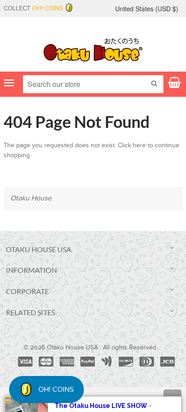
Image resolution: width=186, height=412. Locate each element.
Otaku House (30, 198)
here (139, 145)
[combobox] (93, 84)
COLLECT (33, 8)
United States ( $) (146, 8)
